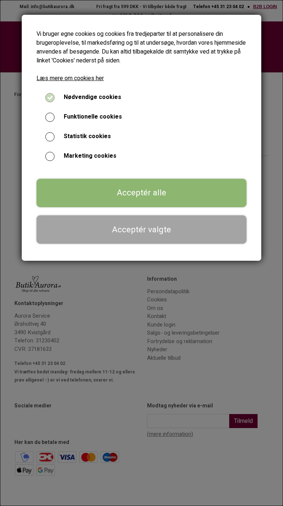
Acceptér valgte (141, 230)
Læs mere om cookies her (70, 78)
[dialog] (141, 253)
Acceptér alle (141, 193)
